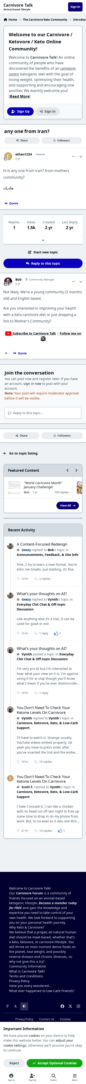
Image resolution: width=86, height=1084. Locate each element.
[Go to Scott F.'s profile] (10, 778)
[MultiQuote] (6, 353)
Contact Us (46, 1019)
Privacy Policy (19, 981)
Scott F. (27, 787)
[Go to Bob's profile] (8, 281)
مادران (8, 187)
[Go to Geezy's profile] (10, 546)
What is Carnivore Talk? (27, 971)
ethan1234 (23, 154)
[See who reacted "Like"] (56, 633)
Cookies (65, 1019)
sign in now (32, 383)
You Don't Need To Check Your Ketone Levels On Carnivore (43, 710)
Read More (19, 96)
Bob (18, 279)
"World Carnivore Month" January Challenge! (43, 485)
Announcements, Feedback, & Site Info (47, 554)
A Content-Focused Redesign (42, 544)
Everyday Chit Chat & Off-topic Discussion (45, 656)
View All (65, 505)
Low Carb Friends (59, 991)
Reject (14, 1063)
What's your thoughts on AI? (42, 593)
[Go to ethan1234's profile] (8, 156)
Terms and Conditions (26, 976)
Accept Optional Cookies (57, 1063)
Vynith (53, 599)
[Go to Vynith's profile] (10, 650)
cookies (34, 1035)
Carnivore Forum (29, 893)
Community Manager (41, 279)
